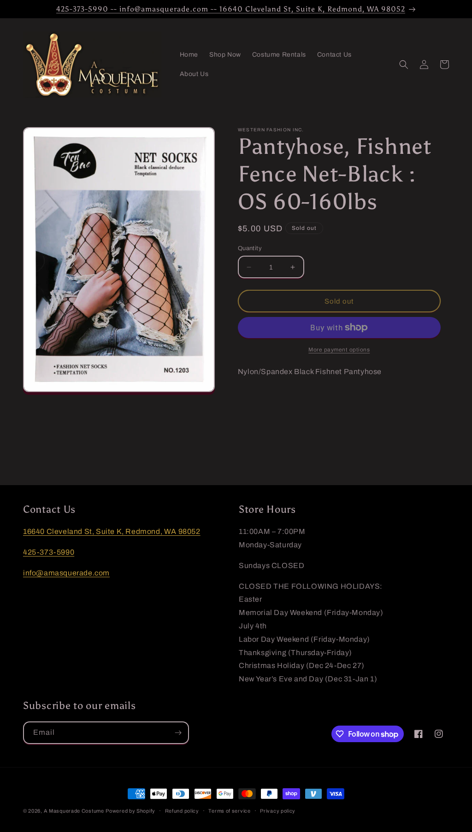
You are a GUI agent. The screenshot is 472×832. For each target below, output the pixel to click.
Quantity (250, 248)
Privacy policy (277, 811)
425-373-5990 (48, 552)
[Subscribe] (178, 732)
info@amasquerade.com (66, 573)
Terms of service (229, 811)
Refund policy (182, 811)
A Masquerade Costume (74, 811)
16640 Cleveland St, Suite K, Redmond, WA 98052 (112, 531)
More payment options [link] (339, 349)
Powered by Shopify (130, 811)
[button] (404, 64)
